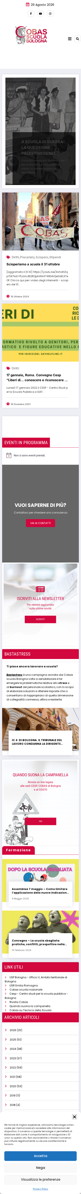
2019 (13, 1095)
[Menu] (69, 39)
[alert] (26, 455)
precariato (27, 257)
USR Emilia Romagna (24, 985)
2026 (13, 1030)
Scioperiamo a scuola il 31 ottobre (33, 264)
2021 (12, 1077)
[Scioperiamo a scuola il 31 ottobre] (40, 222)
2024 (13, 1049)
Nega (40, 1167)
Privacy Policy (40, 1189)
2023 (13, 1058)
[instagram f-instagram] (50, 13)
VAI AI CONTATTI (40, 523)
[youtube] (40, 13)
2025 (13, 1039)
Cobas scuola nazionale (26, 989)
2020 (13, 1086)
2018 (13, 1105)
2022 (13, 1067)
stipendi (55, 257)
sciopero (42, 257)
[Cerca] (77, 38)
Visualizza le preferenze (40, 1179)
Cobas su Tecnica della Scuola (30, 1010)
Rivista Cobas (19, 1002)
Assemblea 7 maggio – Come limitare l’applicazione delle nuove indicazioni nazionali (40, 891)
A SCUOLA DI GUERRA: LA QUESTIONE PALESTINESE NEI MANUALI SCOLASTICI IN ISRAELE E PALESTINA (42, 147)
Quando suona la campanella (30, 1006)
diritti (15, 257)
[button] (74, 1117)
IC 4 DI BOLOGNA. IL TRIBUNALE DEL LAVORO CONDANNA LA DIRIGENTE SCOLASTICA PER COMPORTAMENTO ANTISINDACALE (38, 742)
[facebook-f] (31, 13)
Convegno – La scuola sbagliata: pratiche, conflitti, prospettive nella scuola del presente (38, 942)
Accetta (40, 1156)
